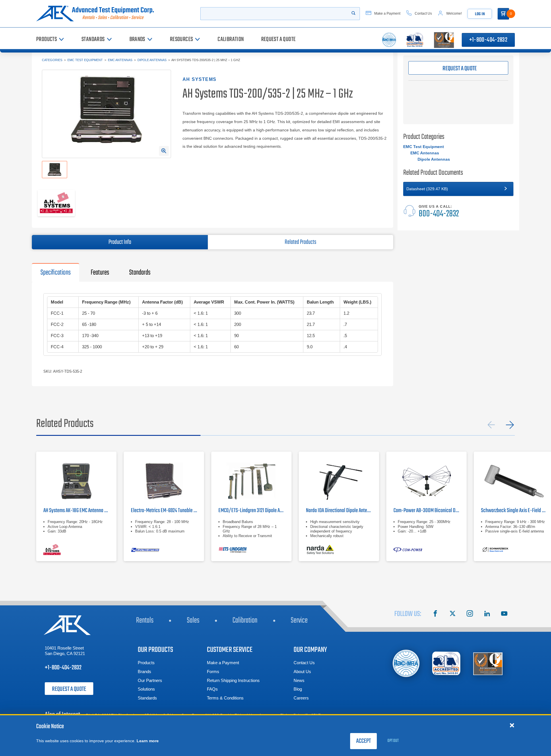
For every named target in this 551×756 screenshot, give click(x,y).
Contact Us (304, 662)
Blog (298, 689)
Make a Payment (223, 662)
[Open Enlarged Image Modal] (164, 151)
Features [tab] (100, 272)
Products (146, 662)
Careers (301, 697)
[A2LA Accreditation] (446, 663)
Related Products (300, 242)
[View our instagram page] (470, 614)
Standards (147, 697)
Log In (480, 14)
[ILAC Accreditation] (406, 663)
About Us (302, 671)
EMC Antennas (120, 60)
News (299, 680)
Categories (52, 60)
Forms (213, 671)
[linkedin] (487, 614)
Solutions (146, 689)
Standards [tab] (139, 272)
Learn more (148, 740)
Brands (144, 671)
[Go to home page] (97, 14)
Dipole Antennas (151, 60)
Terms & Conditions (225, 697)
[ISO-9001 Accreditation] (487, 663)
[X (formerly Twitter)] (452, 614)
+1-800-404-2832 (488, 40)
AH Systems (199, 79)
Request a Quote (69, 689)
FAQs (212, 689)
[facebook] (435, 614)
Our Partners (150, 680)
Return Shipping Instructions (233, 680)
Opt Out (393, 740)
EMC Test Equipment (85, 60)
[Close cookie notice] (512, 725)
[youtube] (504, 614)
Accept (363, 741)
